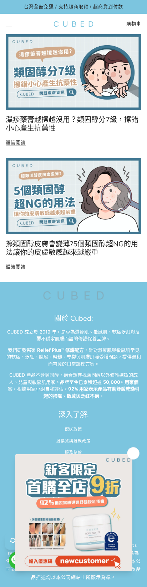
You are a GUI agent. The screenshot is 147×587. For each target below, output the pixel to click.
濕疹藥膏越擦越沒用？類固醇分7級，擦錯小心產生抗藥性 (72, 124)
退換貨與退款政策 (73, 441)
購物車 (133, 24)
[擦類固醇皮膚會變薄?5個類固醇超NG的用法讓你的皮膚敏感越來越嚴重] (73, 196)
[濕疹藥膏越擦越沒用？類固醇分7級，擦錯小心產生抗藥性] (73, 72)
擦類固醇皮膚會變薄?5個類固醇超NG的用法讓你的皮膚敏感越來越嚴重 (72, 248)
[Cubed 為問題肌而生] (73, 24)
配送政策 (73, 429)
